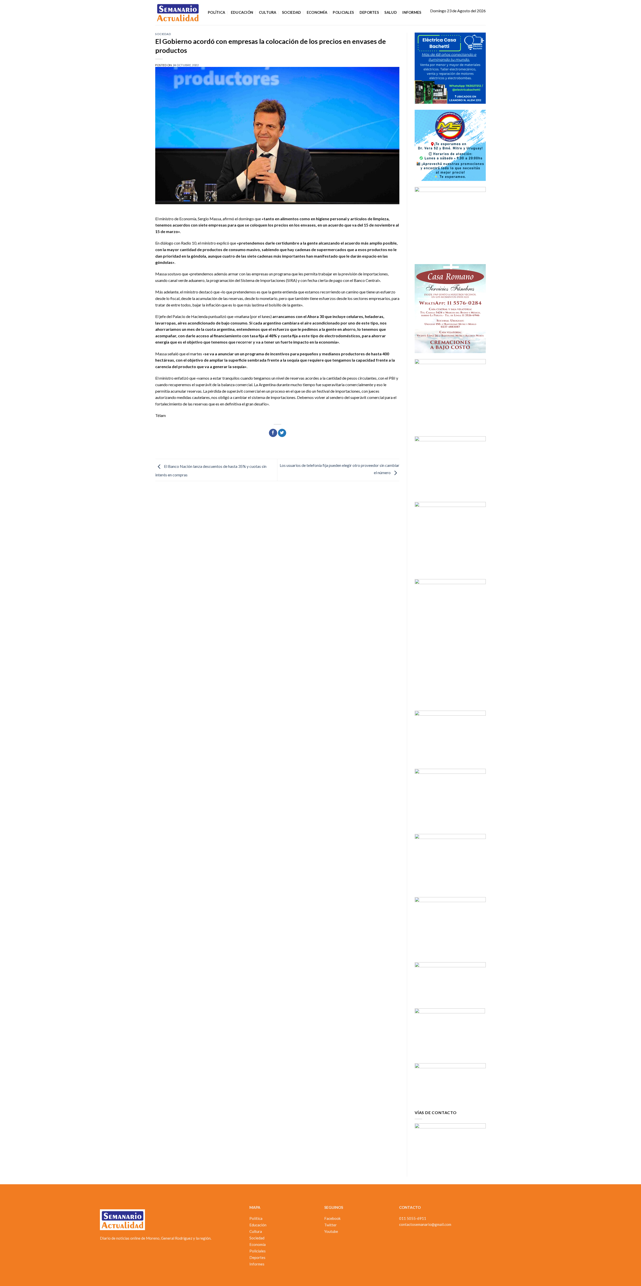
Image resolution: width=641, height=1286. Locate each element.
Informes (411, 12)
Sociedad (291, 12)
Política (216, 12)
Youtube (331, 1231)
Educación (242, 12)
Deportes (369, 12)
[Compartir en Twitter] (282, 433)
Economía (317, 12)
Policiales (343, 12)
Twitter (330, 1225)
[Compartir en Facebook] (273, 433)
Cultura (267, 12)
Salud (390, 12)
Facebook (332, 1218)
